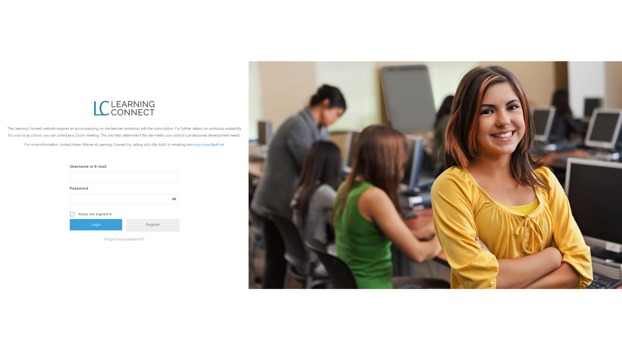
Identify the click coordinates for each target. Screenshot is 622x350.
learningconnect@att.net (205, 145)
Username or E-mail (90, 166)
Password (80, 188)
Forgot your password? (124, 239)
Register (153, 224)
